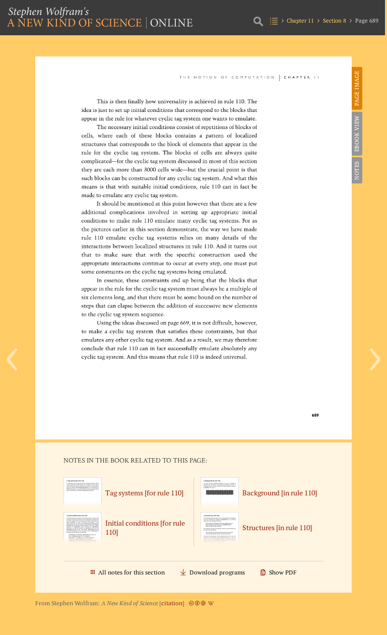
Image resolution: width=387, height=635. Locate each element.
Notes (356, 170)
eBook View (356, 133)
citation (171, 603)
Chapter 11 (300, 20)
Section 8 (334, 20)
